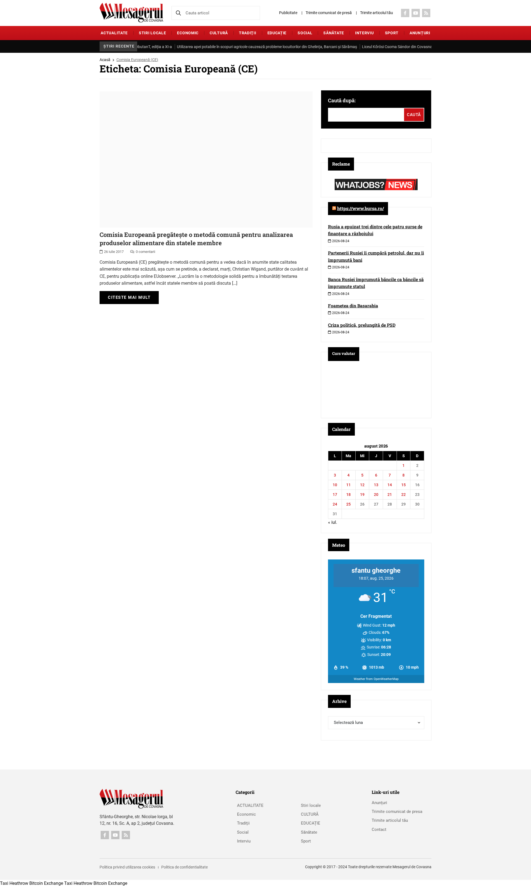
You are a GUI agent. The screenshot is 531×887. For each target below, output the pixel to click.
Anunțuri (420, 33)
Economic (188, 33)
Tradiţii (247, 33)
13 (376, 485)
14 (389, 485)
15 (403, 485)
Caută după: (342, 100)
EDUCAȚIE (277, 33)
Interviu (364, 33)
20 (376, 494)
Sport (392, 33)
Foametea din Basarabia (353, 305)
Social (305, 33)
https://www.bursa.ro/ (360, 208)
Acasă (105, 59)
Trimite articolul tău (376, 13)
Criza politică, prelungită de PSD (361, 325)
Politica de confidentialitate (184, 867)
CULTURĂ (219, 33)
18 (348, 494)
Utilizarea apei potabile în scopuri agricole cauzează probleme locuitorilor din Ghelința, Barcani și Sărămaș (248, 47)
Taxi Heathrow (14, 883)
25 (348, 504)
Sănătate (333, 33)
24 (335, 504)
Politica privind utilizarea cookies (127, 867)
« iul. (332, 522)
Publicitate (288, 13)
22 (403, 494)
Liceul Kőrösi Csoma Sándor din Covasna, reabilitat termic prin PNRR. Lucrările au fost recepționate (428, 47)
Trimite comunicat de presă (329, 13)
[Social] (405, 13)
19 (362, 494)
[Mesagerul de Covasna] (131, 12)
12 (362, 485)
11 (348, 485)
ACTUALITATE (114, 33)
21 (389, 494)
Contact (379, 829)
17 (335, 494)
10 (335, 485)
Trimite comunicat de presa (397, 811)
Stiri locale (152, 33)
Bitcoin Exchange (46, 883)
